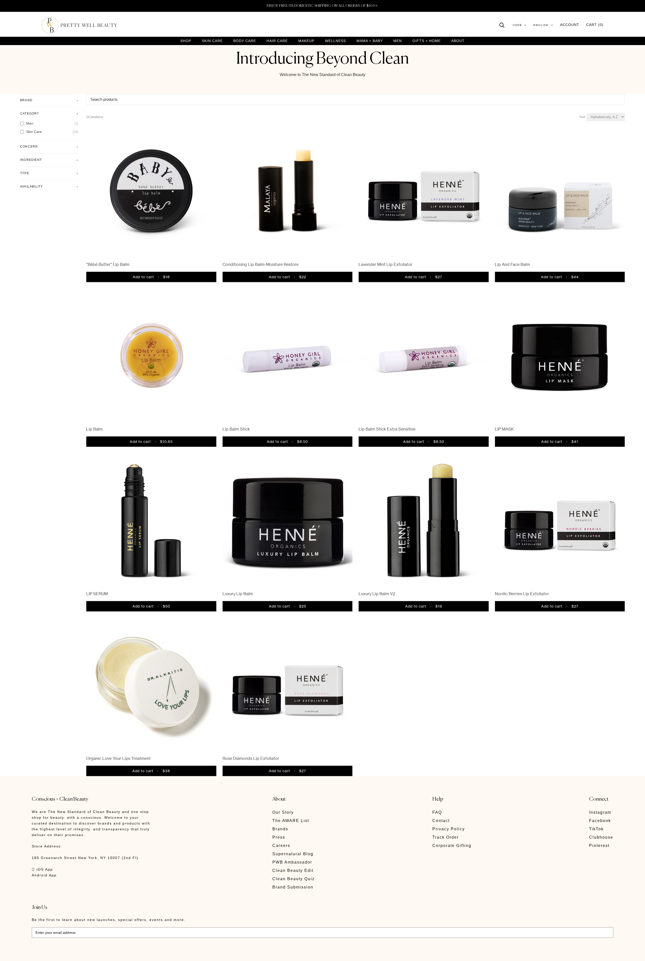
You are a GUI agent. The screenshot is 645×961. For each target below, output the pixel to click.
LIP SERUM (97, 593)
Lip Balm (94, 429)
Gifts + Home (426, 41)
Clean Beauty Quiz (293, 879)
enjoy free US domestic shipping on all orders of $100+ (322, 6)
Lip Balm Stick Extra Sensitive (387, 429)
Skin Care (212, 41)
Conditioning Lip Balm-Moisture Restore (260, 264)
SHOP (185, 41)
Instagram (600, 812)
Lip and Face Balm (512, 264)
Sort (582, 117)
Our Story (283, 812)
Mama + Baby (370, 41)
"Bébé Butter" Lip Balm (108, 264)
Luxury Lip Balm (237, 593)
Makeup (306, 41)
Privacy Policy (448, 829)
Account (569, 25)
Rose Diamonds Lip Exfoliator (250, 758)
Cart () (594, 25)
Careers (281, 845)
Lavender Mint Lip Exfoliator (385, 264)
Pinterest (599, 845)
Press (278, 837)
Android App (44, 875)
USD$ (517, 25)
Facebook (600, 820)
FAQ (437, 812)
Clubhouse (601, 837)
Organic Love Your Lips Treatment (118, 758)
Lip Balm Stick (236, 429)
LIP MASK (504, 429)
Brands (280, 829)
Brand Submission (292, 887)
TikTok (596, 829)
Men (397, 41)
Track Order (445, 837)
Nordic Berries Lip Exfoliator (522, 593)
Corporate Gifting (451, 845)
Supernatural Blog (292, 854)
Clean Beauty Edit (292, 870)
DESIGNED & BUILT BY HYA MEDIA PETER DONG (79, 953)
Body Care (244, 41)
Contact (441, 820)
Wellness (335, 41)
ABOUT (458, 41)
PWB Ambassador (292, 862)
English (541, 25)
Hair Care (277, 41)
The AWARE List (290, 820)
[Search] (502, 24)
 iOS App (42, 869)
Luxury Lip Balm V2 (377, 593)
